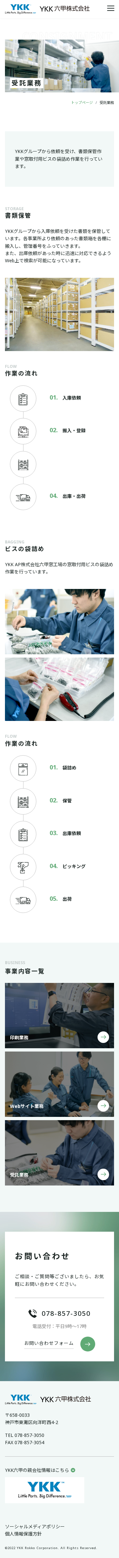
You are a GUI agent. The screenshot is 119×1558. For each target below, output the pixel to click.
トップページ (82, 102)
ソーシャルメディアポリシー (35, 1526)
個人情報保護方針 (23, 1534)
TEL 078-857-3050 (24, 1435)
